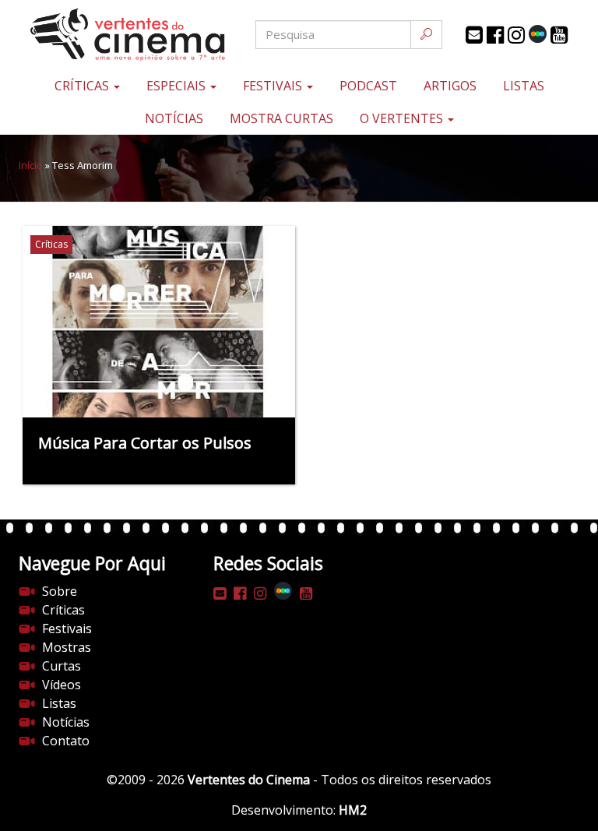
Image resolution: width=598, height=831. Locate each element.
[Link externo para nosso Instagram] (516, 35)
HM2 (353, 810)
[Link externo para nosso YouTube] (559, 35)
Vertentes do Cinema (249, 779)
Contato (66, 740)
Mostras (66, 647)
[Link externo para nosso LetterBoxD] (538, 34)
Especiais (177, 85)
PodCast (368, 85)
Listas (523, 85)
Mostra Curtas (281, 118)
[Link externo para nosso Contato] (474, 35)
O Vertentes (403, 118)
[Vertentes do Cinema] (112, 34)
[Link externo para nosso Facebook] (495, 35)
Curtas (61, 665)
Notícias (174, 118)
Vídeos (61, 684)
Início (31, 165)
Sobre (59, 591)
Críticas (83, 85)
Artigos (450, 85)
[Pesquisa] (426, 34)
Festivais (274, 85)
